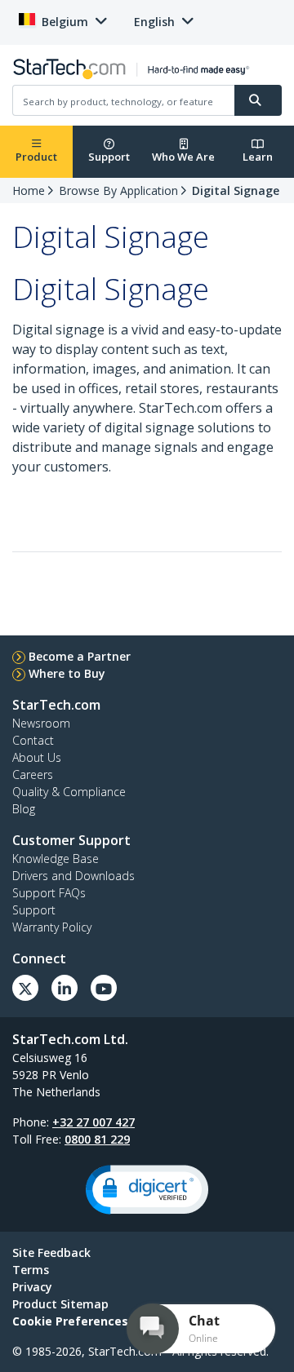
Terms (30, 1269)
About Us (36, 757)
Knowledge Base (55, 858)
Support (109, 156)
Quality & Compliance (69, 791)
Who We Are (183, 156)
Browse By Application (118, 190)
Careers (32, 774)
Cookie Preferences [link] (70, 1321)
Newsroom (41, 723)
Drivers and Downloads (73, 875)
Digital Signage (235, 190)
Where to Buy (67, 673)
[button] (147, 1190)
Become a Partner (80, 656)
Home (28, 190)
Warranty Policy (51, 927)
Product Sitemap (60, 1304)
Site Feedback (51, 1252)
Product (36, 156)
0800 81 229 (97, 1139)
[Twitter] (25, 988)
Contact (33, 740)
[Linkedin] (64, 988)
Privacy (32, 1287)
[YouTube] (104, 988)
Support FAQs (49, 893)
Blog (23, 809)
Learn (258, 156)
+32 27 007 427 (93, 1122)
